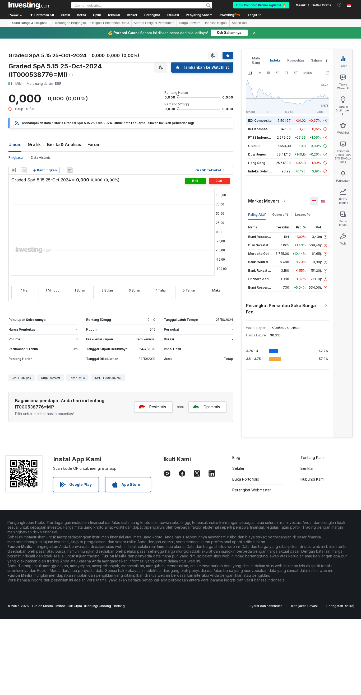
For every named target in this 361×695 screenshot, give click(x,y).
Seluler (238, 468)
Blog (236, 457)
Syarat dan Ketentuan (266, 606)
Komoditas (295, 60)
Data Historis (41, 157)
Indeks (275, 60)
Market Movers (264, 201)
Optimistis (211, 407)
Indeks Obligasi (216, 23)
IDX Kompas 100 (261, 129)
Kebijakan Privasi (304, 606)
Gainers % (280, 215)
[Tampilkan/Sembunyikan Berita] (70, 170)
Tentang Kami (312, 457)
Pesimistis (157, 407)
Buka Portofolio (245, 479)
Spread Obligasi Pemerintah (154, 23)
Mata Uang (256, 60)
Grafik (34, 144)
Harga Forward (190, 23)
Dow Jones (257, 154)
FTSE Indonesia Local (265, 137)
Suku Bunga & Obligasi (29, 23)
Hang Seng (256, 163)
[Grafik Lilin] (14, 170)
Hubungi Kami (312, 479)
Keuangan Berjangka (70, 23)
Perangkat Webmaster (251, 490)
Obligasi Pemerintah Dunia (109, 23)
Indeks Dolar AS (260, 171)
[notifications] (339, 4)
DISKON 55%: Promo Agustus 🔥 (261, 5)
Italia (81, 377)
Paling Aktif (257, 215)
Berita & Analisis (64, 144)
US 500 (254, 146)
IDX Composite (260, 121)
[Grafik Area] (24, 170)
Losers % (302, 215)
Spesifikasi (239, 23)
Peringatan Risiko (339, 606)
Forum (93, 144)
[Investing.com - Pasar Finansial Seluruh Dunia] (29, 5)
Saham (316, 60)
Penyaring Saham (199, 15)
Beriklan (307, 468)
